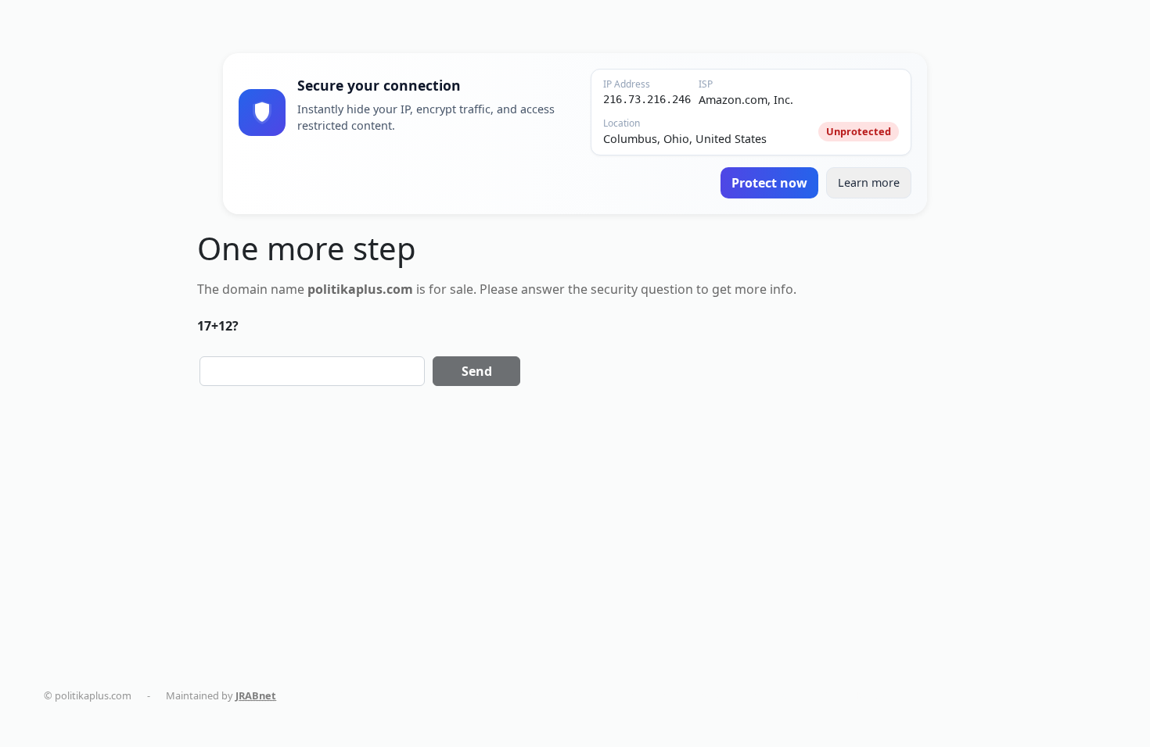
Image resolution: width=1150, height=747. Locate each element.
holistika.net (526, 695)
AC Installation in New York (838, 695)
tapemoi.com (603, 695)
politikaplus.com (441, 695)
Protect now (769, 182)
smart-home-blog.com (704, 695)
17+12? (218, 325)
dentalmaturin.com (340, 695)
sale (461, 289)
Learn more (869, 182)
